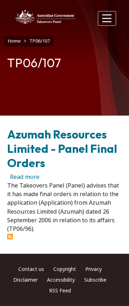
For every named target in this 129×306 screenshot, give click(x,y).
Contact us (31, 269)
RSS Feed (60, 290)
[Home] (45, 17)
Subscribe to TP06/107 (10, 236)
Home (14, 41)
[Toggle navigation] (107, 18)
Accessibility (61, 279)
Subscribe (95, 279)
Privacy (93, 269)
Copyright (64, 269)
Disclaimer (25, 279)
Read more (24, 177)
